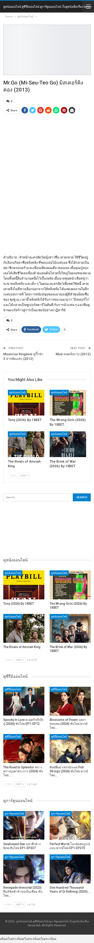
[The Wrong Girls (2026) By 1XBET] (68, 403)
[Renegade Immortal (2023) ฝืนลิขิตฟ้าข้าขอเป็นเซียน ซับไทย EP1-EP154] (23, 868)
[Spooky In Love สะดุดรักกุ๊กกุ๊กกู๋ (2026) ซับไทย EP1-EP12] (23, 701)
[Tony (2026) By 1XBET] (26, 403)
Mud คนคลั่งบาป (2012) (73, 354)
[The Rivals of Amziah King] (26, 444)
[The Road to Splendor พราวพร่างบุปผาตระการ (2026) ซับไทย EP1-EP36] (23, 748)
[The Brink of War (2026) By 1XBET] (68, 444)
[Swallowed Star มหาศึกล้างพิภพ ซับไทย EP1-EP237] (23, 825)
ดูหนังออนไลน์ (17, 392)
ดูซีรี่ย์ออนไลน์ (13, 689)
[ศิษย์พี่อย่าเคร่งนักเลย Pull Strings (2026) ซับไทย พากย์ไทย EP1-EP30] (70, 748)
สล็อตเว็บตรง (8, 939)
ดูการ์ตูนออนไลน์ (14, 813)
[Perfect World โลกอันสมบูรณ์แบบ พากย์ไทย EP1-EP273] (70, 825)
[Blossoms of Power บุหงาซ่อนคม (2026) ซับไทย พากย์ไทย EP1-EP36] (70, 701)
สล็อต (52, 939)
